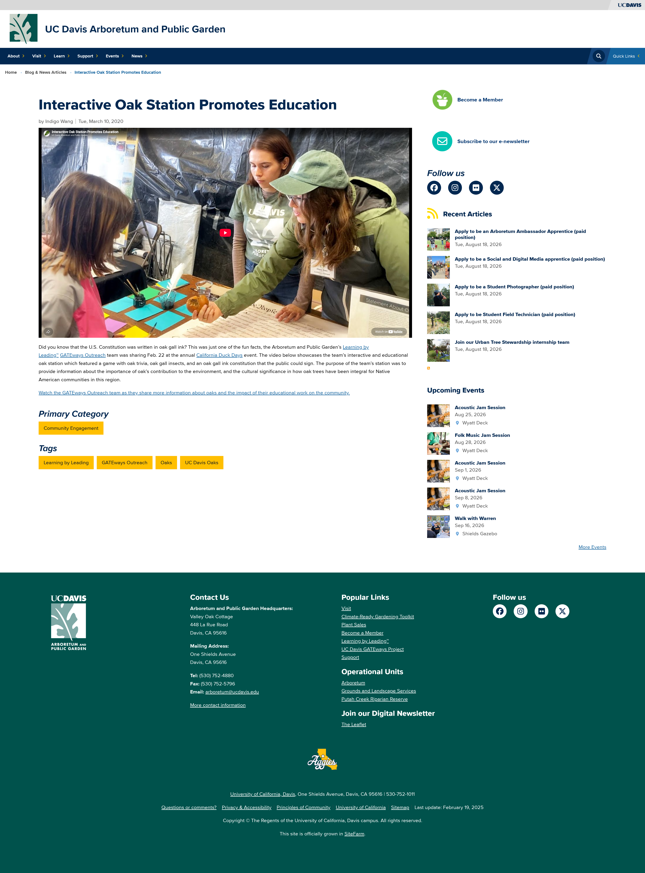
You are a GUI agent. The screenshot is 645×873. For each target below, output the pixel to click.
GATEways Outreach (83, 355)
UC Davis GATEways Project (372, 649)
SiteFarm (354, 833)
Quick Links (624, 56)
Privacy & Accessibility (246, 807)
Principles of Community (303, 807)
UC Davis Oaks (201, 462)
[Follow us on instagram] (455, 188)
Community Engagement (71, 428)
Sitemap (400, 807)
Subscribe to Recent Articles (428, 368)
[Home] (24, 28)
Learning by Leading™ (365, 640)
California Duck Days (219, 355)
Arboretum (353, 682)
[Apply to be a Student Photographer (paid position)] (438, 294)
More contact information (218, 705)
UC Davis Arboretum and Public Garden (135, 28)
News (137, 56)
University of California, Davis (262, 794)
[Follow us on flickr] (476, 188)
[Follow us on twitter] (497, 188)
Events (112, 56)
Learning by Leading (66, 462)
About (14, 56)
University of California (361, 807)
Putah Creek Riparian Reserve (374, 699)
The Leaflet (353, 724)
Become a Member (362, 632)
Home (11, 72)
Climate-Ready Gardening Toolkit (377, 616)
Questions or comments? (189, 807)
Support (85, 56)
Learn (59, 56)
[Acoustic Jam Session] (438, 415)
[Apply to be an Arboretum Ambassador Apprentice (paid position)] (438, 239)
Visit (36, 56)
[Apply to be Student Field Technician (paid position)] (438, 322)
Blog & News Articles (45, 72)
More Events (592, 547)
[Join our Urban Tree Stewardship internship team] (438, 350)
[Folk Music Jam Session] (438, 443)
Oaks (166, 462)
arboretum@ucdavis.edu (232, 691)
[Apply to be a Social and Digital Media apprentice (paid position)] (438, 266)
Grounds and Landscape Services (378, 690)
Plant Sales (353, 624)
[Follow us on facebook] (434, 188)
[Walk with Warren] (438, 526)
